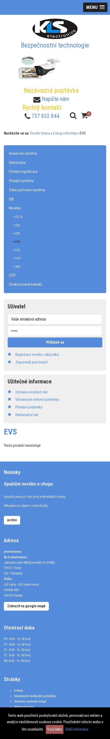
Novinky (71, 133)
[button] (95, 7)
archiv (12, 520)
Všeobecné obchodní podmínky (35, 696)
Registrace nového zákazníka (37, 354)
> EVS (16, 242)
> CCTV (18, 217)
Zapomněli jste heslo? (31, 362)
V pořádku (54, 729)
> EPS (16, 233)
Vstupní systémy (21, 180)
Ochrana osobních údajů (30, 701)
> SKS (16, 267)
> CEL (16, 225)
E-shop (18, 690)
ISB (11, 199)
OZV (12, 275)
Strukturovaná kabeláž (25, 284)
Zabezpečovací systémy (27, 190)
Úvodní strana (40, 133)
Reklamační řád (24, 707)
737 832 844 (45, 116)
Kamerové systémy (23, 153)
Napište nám (55, 99)
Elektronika (17, 162)
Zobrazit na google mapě (26, 606)
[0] (84, 115)
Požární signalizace (23, 171)
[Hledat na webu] (73, 115)
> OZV (17, 258)
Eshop (57, 133)
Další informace (77, 729)
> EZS (16, 250)
